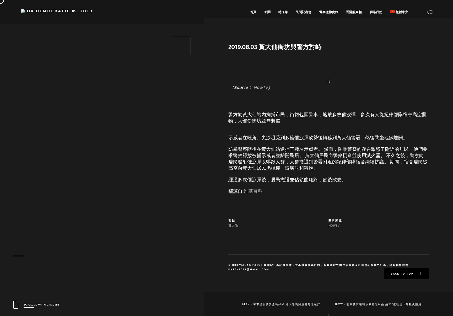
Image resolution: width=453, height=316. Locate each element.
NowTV (261, 88)
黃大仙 (233, 225)
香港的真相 (354, 12)
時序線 (283, 12)
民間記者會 (303, 12)
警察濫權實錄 (328, 12)
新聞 (267, 12)
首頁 (253, 12)
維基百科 (253, 191)
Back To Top (402, 274)
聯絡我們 (376, 12)
